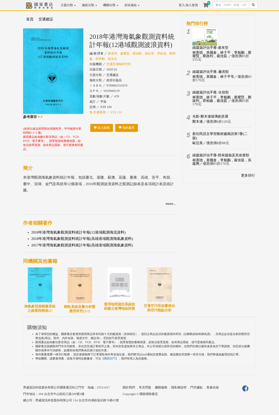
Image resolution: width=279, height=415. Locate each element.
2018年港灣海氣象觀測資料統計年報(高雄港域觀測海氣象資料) (82, 239)
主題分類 (67, 5)
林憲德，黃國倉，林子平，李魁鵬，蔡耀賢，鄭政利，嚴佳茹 (221, 54)
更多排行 (248, 175)
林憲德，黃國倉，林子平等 (213, 77)
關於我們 (129, 387)
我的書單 (128, 127)
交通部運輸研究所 (118, 64)
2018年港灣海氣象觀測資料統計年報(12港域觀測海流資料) (78, 232)
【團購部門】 (109, 358)
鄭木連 (197, 121)
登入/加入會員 (188, 5)
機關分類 (109, 5)
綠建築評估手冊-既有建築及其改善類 (220, 155)
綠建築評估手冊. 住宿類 (210, 92)
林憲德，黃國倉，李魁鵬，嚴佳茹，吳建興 (221, 162)
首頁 (29, 19)
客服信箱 (212, 387)
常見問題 (145, 387)
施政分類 (88, 5)
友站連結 (130, 5)
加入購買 (103, 127)
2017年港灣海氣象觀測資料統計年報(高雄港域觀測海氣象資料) (82, 245)
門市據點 (196, 387)
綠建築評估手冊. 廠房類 (210, 72)
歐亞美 (197, 143)
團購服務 (161, 387)
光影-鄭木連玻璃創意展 (210, 116)
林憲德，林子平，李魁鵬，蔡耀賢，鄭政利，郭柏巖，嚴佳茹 (221, 99)
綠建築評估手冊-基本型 (210, 48)
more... (171, 203)
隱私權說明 (178, 387)
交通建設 (45, 19)
